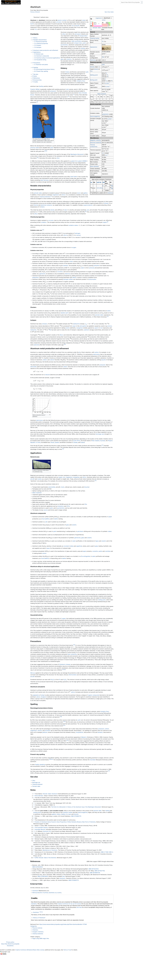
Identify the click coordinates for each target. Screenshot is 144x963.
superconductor (88, 205)
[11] (108, 316)
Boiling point (93, 80)
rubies (71, 546)
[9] (107, 222)
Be (50, 330)
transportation (83, 36)
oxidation (43, 222)
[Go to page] (142, 2)
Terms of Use (67, 950)
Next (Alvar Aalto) (109, 12)
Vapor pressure (101, 93)
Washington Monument (76, 154)
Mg (112, 185)
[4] (45, 151)
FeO (52, 679)
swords (46, 510)
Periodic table (36, 786)
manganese (79, 328)
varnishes (107, 551)
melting (107, 810)
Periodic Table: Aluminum (50, 794)
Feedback (38, 2)
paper (110, 516)
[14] (63, 449)
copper (105, 222)
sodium (45, 359)
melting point (102, 600)
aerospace (78, 34)
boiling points (37, 812)
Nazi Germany (45, 180)
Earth (31, 24)
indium (58, 814)
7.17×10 (99, 188)
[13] (102, 445)
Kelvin (42, 207)
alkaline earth (65, 313)
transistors (61, 506)
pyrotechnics (64, 44)
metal (83, 20)
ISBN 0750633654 (42, 876)
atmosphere (83, 326)
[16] (74, 644)
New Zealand (95, 440)
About (31, 2)
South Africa (76, 440)
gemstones (77, 537)
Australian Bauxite (40, 829)
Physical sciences (37, 928)
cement (44, 553)
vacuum (78, 235)
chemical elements (45, 196)
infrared (106, 203)
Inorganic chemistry (38, 931)
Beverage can (36, 782)
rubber (110, 531)
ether (71, 261)
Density (92, 67)
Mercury (32, 673)
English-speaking (40, 764)
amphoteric (105, 114)
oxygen (74, 247)
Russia (52, 442)
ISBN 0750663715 (76, 816)
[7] (51, 196)
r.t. (99, 67)
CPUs (68, 506)
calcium (52, 359)
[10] (43, 229)
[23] (50, 759)
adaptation (36, 695)
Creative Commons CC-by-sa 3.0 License (69, 903)
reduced (47, 374)
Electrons (93, 60)
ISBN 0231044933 (37, 867)
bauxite (77, 25)
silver (57, 158)
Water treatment (37, 492)
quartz (96, 328)
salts (87, 72)
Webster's (84, 737)
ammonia (91, 268)
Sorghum (43, 697)
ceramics (69, 59)
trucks (62, 487)
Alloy (33, 780)
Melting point (94, 75)
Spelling (41, 86)
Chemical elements (37, 933)
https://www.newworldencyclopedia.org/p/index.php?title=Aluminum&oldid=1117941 (63, 924)
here (63, 876)
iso (91, 182)
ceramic (74, 525)
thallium (63, 814)
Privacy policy (10, 942)
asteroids (36, 345)
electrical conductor (46, 205)
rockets (39, 479)
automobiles (51, 487)
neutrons (110, 193)
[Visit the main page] (11, 2)
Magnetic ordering (95, 140)
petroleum (80, 531)
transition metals (67, 812)
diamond (67, 273)
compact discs (78, 43)
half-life (99, 182)
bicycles (86, 487)
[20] (64, 721)
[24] (52, 759)
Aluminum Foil (47, 831)
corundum (60, 271)
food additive (46, 519)
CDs (85, 504)
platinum (44, 732)
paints (100, 551)
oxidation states (73, 225)
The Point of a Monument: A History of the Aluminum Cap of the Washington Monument (76, 807)
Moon (61, 335)
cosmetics (95, 551)
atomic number (62, 20)
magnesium (99, 18)
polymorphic (92, 279)
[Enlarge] (53, 138)
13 (102, 41)
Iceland (83, 442)
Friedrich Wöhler (35, 89)
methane (65, 265)
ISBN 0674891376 (95, 872)
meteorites (33, 330)
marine (67, 328)
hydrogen (77, 233)
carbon (97, 352)
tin (67, 814)
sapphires (79, 546)
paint (84, 43)
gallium (85, 193)
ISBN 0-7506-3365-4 (107, 852)
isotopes (44, 323)
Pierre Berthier (39, 795)
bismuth (76, 814)
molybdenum (79, 732)
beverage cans (100, 434)
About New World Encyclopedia (10, 944)
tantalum (100, 732)
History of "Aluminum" (39, 917)
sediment (86, 330)
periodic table (38, 193)
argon (74, 326)
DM (104, 182)
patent (73, 161)
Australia (102, 440)
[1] (73, 94)
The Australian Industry (41, 827)
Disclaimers (10, 945)
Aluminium (35, 890)
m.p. (91, 71)
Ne (103, 57)
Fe (59, 679)
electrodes (33, 366)
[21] (64, 725)
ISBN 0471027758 (99, 870)
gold (51, 147)
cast (88, 210)
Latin (67, 89)
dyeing (83, 48)
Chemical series (94, 38)
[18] (65, 669)
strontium (47, 730)
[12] (65, 344)
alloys (64, 34)
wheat (42, 695)
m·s (106, 155)
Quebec (57, 442)
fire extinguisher (85, 556)
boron (79, 193)
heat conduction (72, 654)
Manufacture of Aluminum (50, 850)
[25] (109, 770)
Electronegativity (95, 116)
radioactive (76, 323)
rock (101, 328)
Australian (92, 759)
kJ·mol (107, 83)
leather (56, 519)
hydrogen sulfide (68, 279)
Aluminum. (62, 878)
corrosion (58, 22)
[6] (37, 157)
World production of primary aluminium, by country (46, 892)
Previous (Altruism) (35, 12)
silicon (103, 20)
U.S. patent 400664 (81, 161)
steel (65, 210)
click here (79, 907)
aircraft (32, 479)
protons (109, 326)
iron (36, 29)
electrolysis (96, 354)
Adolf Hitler (73, 176)
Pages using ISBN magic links (40, 938)
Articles (25, 2)
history (41, 911)
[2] (68, 96)
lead (69, 814)
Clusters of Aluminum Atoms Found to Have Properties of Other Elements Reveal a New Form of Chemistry (65, 822)
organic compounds (93, 695)
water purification (76, 41)
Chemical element (37, 784)
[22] (67, 740)
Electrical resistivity (95, 142)
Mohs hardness (94, 166)
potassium (53, 91)
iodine (109, 310)
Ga (91, 29)
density (96, 69)
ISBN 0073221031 (93, 869)
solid (103, 64)
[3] (37, 102)
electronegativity (83, 812)
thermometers (73, 674)
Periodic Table (97, 27)
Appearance (93, 47)
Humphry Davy (81, 81)
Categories (33, 926)
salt (46, 522)
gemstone (42, 273)
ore (73, 25)
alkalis (74, 277)
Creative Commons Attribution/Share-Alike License (29, 950)
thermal (36, 205)
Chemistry (35, 930)
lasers (48, 548)
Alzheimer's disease (64, 664)
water (82, 268)
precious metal (34, 147)
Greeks (67, 72)
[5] (46, 151)
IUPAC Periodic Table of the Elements (45, 857)
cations (73, 692)
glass (62, 59)
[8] (85, 211)
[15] (95, 480)
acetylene (96, 265)
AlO (65, 679)
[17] (63, 669)
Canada (75, 442)
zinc (64, 477)
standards (34, 903)
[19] (61, 716)
